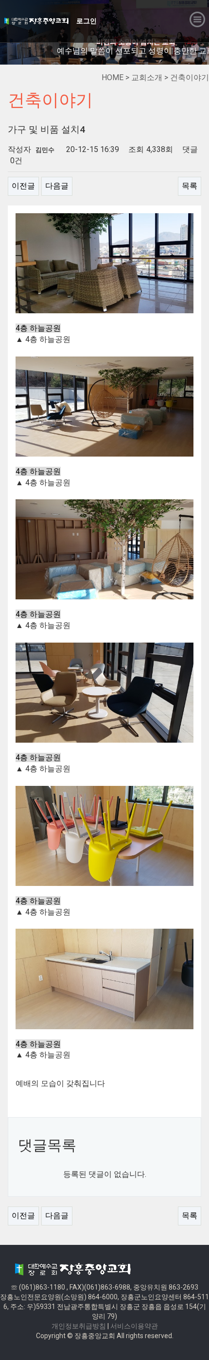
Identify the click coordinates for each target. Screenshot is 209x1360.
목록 (189, 185)
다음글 (57, 185)
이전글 (23, 185)
